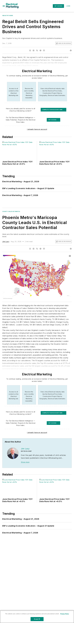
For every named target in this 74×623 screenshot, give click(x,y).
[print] (71, 50)
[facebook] (30, 50)
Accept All (37, 619)
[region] (37, 616)
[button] (3, 6)
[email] (44, 50)
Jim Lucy (5, 241)
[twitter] (37, 50)
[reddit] (40, 50)
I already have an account (37, 129)
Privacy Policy (64, 613)
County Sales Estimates (11, 211)
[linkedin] (33, 50)
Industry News (7, 15)
